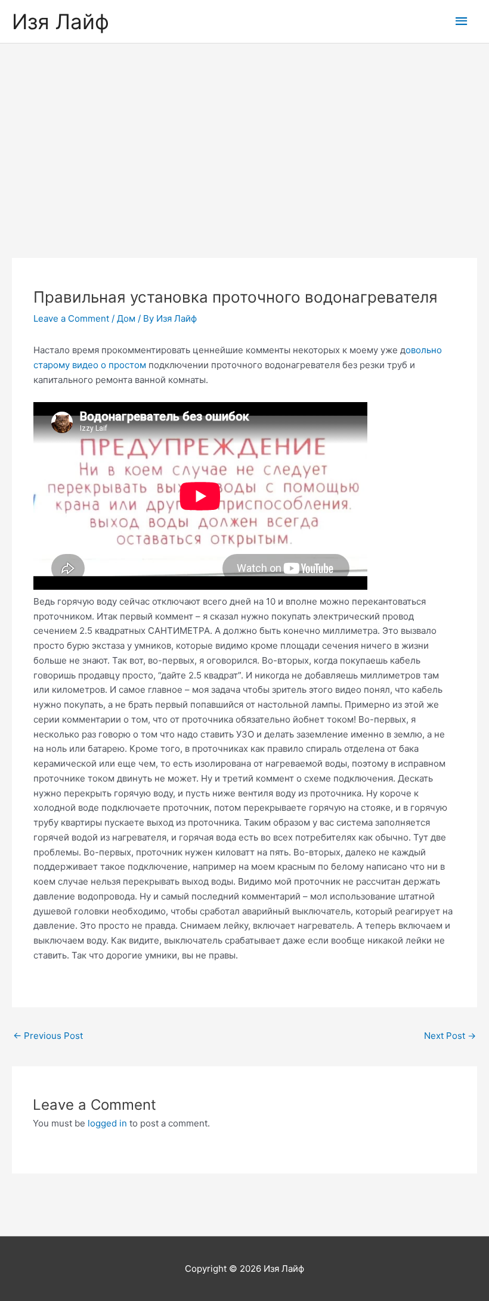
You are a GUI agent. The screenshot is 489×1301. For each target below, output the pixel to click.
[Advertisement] (244, 132)
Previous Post (48, 1035)
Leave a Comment (71, 318)
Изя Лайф (60, 21)
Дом (126, 318)
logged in (107, 1123)
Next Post (450, 1035)
